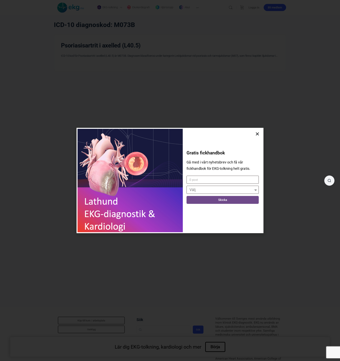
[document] (170, 180)
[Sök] (329, 180)
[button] (257, 134)
